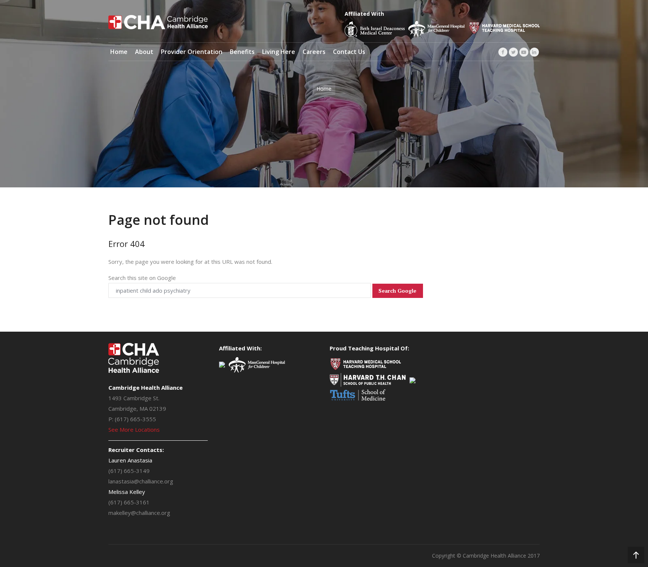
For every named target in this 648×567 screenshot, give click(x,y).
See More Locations (134, 429)
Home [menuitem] (119, 52)
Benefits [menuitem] (242, 52)
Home (324, 88)
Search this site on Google (142, 277)
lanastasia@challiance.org (140, 481)
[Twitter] (513, 52)
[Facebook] (502, 52)
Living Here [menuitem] (278, 52)
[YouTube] (523, 52)
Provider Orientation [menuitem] (191, 52)
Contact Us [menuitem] (349, 52)
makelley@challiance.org (139, 512)
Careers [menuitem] (314, 52)
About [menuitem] (144, 52)
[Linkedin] (534, 52)
